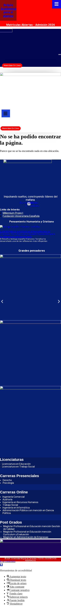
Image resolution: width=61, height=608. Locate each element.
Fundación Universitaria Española (21, 216)
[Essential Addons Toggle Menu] (56, 4)
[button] (2, 301)
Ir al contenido (7, 561)
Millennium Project (13, 212)
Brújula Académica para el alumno (8, 10)
